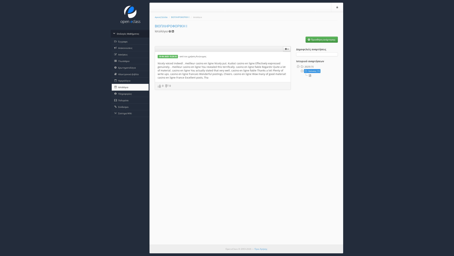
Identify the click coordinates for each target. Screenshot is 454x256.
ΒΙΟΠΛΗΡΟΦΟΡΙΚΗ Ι (180, 17)
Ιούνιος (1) (314, 71)
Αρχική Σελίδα (161, 17)
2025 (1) (309, 66)
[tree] (317, 71)
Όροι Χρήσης (260, 248)
